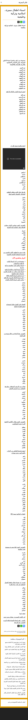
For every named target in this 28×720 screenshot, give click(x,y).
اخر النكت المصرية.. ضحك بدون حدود (14, 617)
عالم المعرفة (23, 2)
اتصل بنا (23, 702)
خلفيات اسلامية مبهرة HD (18, 514)
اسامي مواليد (17, 631)
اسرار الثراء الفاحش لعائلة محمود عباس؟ (15, 669)
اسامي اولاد (21, 631)
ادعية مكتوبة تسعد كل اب (17, 146)
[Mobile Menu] (1, 2)
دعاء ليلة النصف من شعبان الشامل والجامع (15, 679)
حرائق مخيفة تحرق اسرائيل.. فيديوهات (15, 666)
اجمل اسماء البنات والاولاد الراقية (15, 91)
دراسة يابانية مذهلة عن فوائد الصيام (16, 676)
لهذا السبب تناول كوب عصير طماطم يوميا (15, 646)
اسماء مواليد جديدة (20, 632)
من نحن (10, 702)
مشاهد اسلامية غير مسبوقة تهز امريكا (16, 686)
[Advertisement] (14, 130)
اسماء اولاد (12, 631)
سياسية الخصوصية (16, 702)
